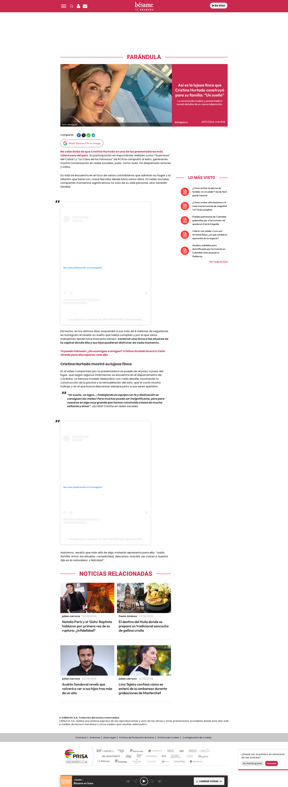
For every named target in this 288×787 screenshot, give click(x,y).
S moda (165, 761)
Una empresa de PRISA (76, 754)
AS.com (180, 751)
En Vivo (219, 5)
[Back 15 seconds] (136, 781)
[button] (63, 6)
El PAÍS (106, 751)
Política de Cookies (168, 737)
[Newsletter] (85, 6)
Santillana (137, 751)
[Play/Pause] (144, 781)
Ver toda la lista (218, 261)
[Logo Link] (144, 6)
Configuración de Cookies (197, 737)
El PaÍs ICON (151, 761)
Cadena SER (169, 751)
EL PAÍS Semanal (176, 756)
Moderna (120, 761)
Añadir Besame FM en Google (84, 143)
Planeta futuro (188, 756)
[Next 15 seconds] (152, 781)
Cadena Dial (164, 756)
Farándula (144, 57)
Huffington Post (110, 756)
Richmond (103, 761)
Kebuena (200, 756)
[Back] (128, 781)
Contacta (80, 737)
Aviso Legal (109, 737)
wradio (138, 756)
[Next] (160, 781)
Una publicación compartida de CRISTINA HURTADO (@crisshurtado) (105, 319)
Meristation (195, 761)
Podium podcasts (136, 761)
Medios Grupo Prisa (76, 762)
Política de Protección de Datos (136, 737)
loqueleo (179, 761)
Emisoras (95, 737)
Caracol (203, 751)
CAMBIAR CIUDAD (208, 781)
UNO (128, 756)
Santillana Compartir (155, 751)
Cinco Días (151, 756)
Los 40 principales (122, 751)
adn (191, 751)
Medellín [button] (78, 780)
